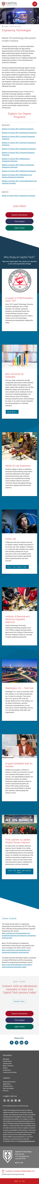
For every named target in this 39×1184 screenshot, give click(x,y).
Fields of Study (15, 26)
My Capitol (6, 1059)
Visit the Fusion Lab (16, 567)
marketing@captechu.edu (27, 1141)
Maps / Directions (8, 1065)
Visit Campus (19, 221)
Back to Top (19, 1181)
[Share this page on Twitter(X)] (16, 1043)
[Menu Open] (34, 4)
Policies (5, 1068)
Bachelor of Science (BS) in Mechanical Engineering (19, 171)
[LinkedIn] (19, 1100)
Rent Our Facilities (8, 1088)
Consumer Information (10, 1072)
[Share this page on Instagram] (26, 1043)
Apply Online (19, 228)
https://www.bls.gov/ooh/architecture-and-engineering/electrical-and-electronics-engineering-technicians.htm (19, 935)
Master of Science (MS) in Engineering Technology (18, 196)
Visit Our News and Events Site (19, 871)
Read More (11, 412)
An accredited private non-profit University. (15, 1106)
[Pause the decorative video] (33, 20)
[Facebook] (4, 1100)
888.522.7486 (19, 1163)
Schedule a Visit (7, 1086)
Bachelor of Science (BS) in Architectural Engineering (19, 133)
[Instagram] (15, 1100)
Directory (5, 1090)
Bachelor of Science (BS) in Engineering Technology (19, 149)
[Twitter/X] (8, 1100)
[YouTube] (11, 1100)
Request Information (19, 215)
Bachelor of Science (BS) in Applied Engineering (18, 129)
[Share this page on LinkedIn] (21, 1043)
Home (6, 26)
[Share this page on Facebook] (12, 1043)
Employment (7, 1070)
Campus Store (7, 1063)
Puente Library (7, 1061)
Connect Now (19, 1001)
